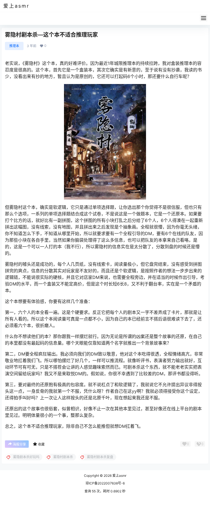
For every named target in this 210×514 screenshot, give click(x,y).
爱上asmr (119, 475)
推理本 (14, 46)
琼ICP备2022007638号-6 (105, 483)
